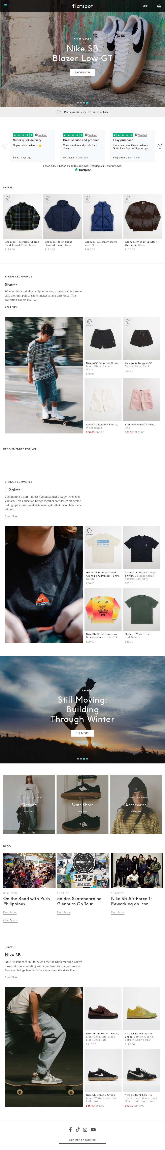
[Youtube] (93, 1129)
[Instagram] (85, 1129)
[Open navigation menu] (5, 6)
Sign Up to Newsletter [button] (82, 1139)
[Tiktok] (77, 1129)
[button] (78, 103)
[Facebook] (70, 1129)
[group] (82, 53)
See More (10, 920)
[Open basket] (159, 6)
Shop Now (11, 306)
